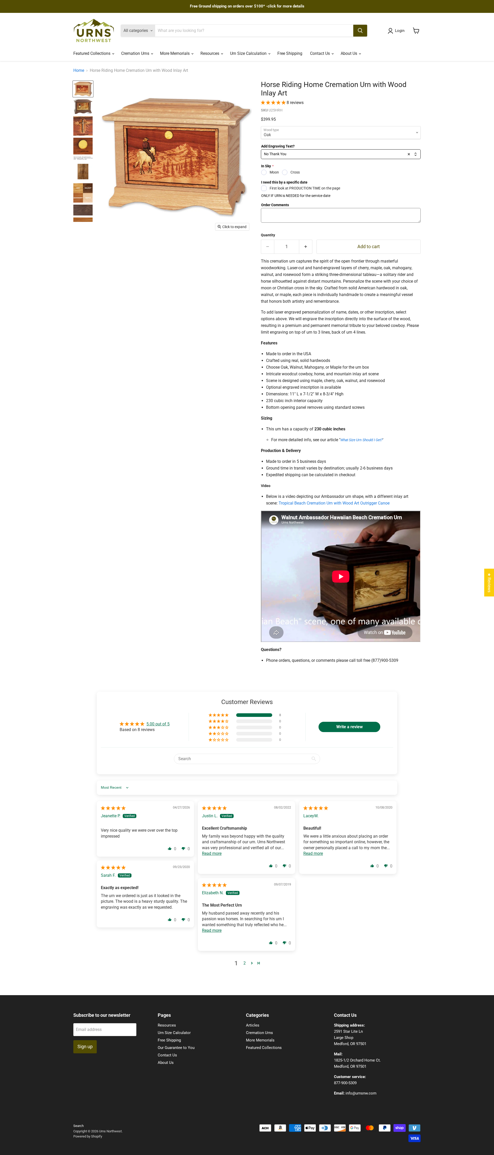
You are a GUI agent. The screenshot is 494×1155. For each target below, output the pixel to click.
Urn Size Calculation (249, 53)
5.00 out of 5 (158, 724)
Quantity (268, 235)
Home (78, 70)
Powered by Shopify (87, 1136)
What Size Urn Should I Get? (361, 440)
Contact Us (320, 53)
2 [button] (244, 963)
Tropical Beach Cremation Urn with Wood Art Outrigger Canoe (334, 503)
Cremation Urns (135, 53)
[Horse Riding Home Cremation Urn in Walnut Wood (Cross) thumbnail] (83, 106)
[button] (274, 102)
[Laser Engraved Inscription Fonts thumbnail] (83, 158)
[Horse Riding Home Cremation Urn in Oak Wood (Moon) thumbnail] (83, 89)
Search (78, 1126)
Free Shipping (289, 53)
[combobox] (340, 154)
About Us (349, 53)
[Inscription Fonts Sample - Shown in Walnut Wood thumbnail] (83, 171)
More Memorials (175, 53)
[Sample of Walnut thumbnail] (83, 210)
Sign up (85, 1046)
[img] (113, 808)
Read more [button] (212, 853)
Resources (210, 53)
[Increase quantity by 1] (305, 247)
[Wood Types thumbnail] (83, 193)
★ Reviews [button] (489, 582)
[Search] (360, 31)
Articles (252, 1025)
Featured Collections (92, 53)
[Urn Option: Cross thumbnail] (83, 126)
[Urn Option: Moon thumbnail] (83, 146)
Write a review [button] (349, 726)
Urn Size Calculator (174, 1032)
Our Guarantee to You (176, 1047)
